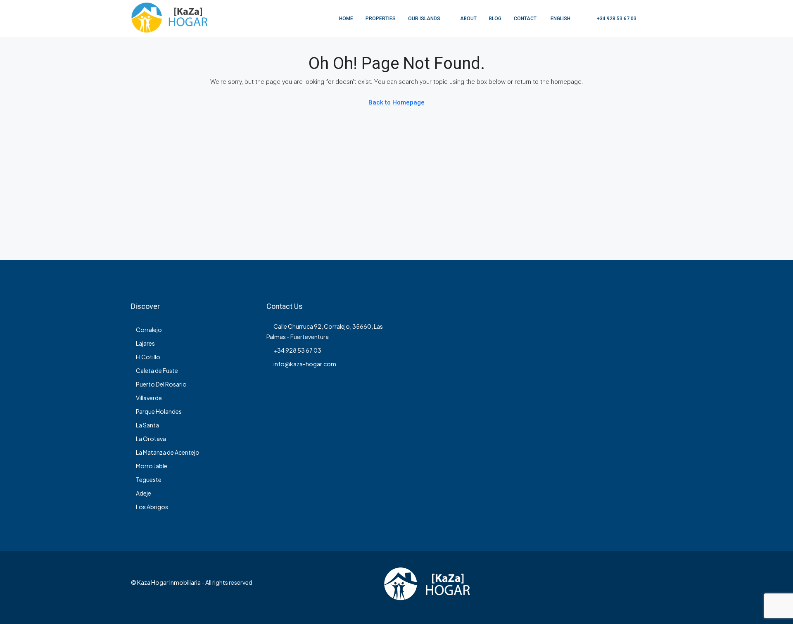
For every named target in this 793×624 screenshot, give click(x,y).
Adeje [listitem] (143, 493)
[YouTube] (655, 587)
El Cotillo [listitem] (148, 357)
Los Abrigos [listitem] (152, 506)
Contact (525, 18)
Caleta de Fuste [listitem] (157, 370)
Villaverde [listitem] (149, 397)
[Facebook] (626, 587)
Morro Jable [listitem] (151, 466)
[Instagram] (640, 587)
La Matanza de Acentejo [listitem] (167, 452)
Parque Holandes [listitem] (159, 411)
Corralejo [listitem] (149, 329)
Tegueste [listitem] (148, 479)
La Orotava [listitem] (151, 438)
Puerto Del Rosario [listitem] (161, 384)
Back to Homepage (396, 102)
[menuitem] (612, 19)
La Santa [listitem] (147, 425)
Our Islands (424, 18)
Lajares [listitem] (145, 343)
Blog (495, 18)
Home (346, 18)
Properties (381, 18)
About (468, 18)
